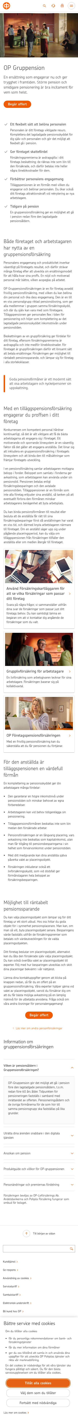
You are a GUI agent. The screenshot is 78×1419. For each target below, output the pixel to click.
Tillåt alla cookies (38, 1383)
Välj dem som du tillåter (38, 1393)
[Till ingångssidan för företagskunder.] (6, 5)
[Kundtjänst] (53, 5)
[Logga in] (62, 5)
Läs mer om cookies (15, 1412)
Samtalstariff (10, 1294)
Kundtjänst (9, 1261)
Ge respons (9, 1270)
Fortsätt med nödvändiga (38, 1403)
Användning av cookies (16, 1278)
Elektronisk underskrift (16, 1303)
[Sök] (44, 5)
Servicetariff (10, 1286)
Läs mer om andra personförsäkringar (39, 1028)
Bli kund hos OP (12, 1311)
